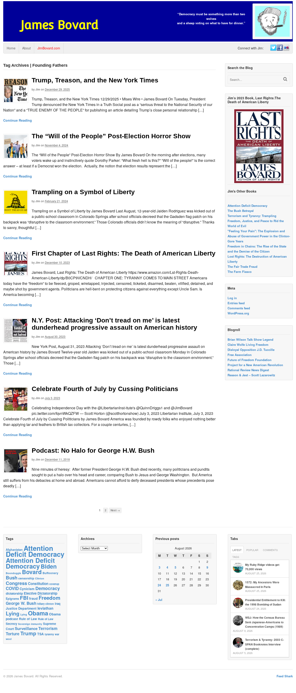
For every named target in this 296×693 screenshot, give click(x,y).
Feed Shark (285, 676)
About (26, 48)
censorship (26, 578)
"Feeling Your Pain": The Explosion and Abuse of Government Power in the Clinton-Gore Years (259, 236)
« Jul (158, 599)
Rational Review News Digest (248, 370)
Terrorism (47, 628)
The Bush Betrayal (241, 210)
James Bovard (60, 25)
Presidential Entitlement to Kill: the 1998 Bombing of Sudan (265, 602)
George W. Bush (21, 603)
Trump (28, 633)
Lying (12, 613)
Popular (252, 550)
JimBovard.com (48, 48)
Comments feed (239, 308)
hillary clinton (45, 604)
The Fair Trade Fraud (242, 266)
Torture (12, 633)
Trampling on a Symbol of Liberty (83, 192)
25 (167, 585)
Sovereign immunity (30, 624)
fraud (33, 598)
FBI (24, 597)
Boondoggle (13, 573)
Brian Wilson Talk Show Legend (250, 339)
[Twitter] (273, 48)
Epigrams (12, 599)
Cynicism (27, 588)
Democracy (47, 588)
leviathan (45, 608)
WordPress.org (238, 313)
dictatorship (14, 593)
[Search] (285, 79)
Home (11, 48)
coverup (54, 584)
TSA (40, 634)
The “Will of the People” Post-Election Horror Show (111, 136)
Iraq (57, 603)
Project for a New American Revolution (255, 365)
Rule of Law (28, 619)
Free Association (240, 355)
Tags (235, 557)
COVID (12, 588)
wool (9, 639)
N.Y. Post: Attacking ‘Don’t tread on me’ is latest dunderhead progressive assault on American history (114, 324)
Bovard (32, 572)
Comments (270, 550)
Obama (38, 613)
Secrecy (11, 623)
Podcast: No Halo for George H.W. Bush (93, 450)
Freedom (49, 597)
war (57, 634)
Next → (115, 510)
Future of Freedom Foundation (249, 360)
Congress (16, 583)
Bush (11, 577)
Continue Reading (17, 120)
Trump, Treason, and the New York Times (95, 80)
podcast (12, 618)
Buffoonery (50, 573)
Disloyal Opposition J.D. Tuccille (251, 349)
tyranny (49, 634)
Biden (49, 566)
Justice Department (21, 608)
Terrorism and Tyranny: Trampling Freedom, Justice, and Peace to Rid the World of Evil (256, 221)
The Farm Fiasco (240, 271)
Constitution (38, 583)
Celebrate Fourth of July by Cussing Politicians (105, 388)
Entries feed (236, 303)
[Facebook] (279, 48)
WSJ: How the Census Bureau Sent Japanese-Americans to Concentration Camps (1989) (265, 622)
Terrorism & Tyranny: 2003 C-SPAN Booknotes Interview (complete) (264, 644)
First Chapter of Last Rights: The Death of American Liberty (124, 253)
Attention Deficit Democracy (247, 205)
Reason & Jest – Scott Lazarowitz (251, 375)
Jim (37, 89)
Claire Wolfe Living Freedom (248, 344)
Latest (237, 550)
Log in (232, 298)
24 (159, 585)
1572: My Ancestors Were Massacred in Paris (262, 584)
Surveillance (26, 628)
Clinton (39, 578)
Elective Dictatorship (40, 593)
